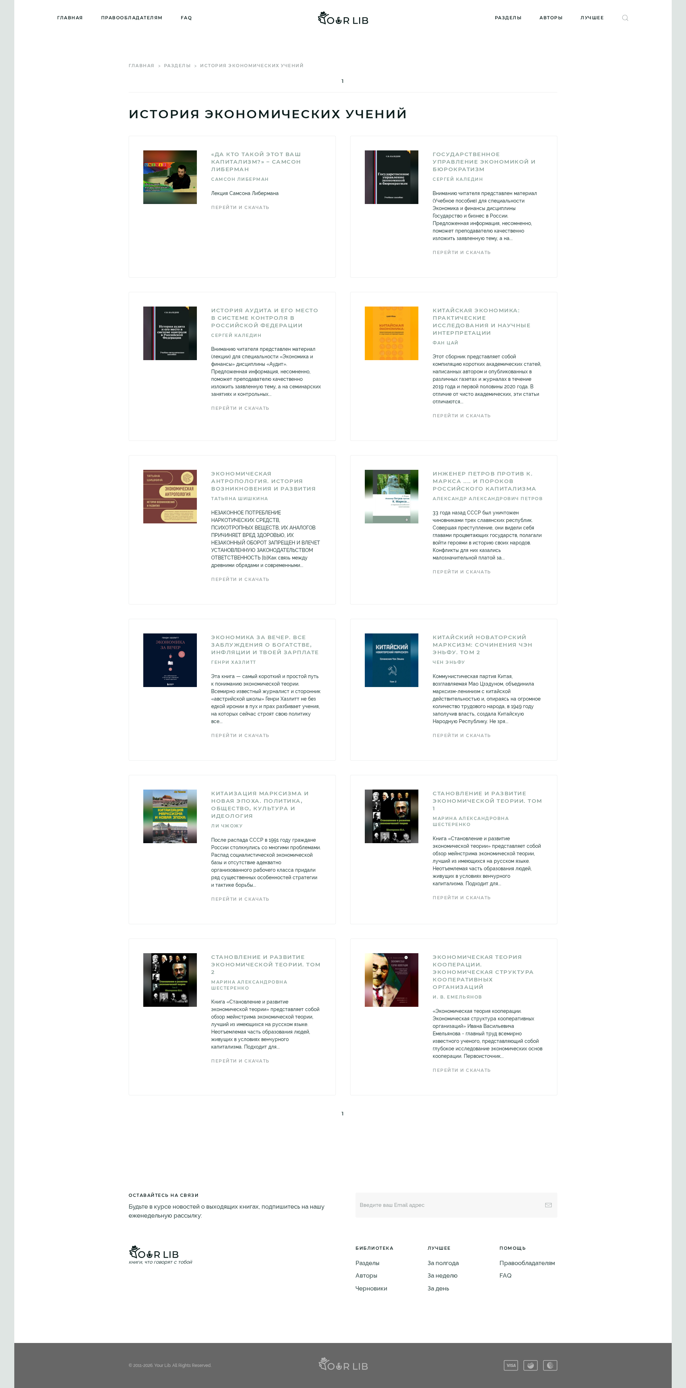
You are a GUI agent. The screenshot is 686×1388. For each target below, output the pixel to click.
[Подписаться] (548, 1205)
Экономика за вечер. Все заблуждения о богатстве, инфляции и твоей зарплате (265, 645)
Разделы (508, 17)
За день (438, 1288)
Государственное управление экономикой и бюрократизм (484, 162)
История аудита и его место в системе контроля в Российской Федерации (264, 318)
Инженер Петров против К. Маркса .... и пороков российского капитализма (485, 481)
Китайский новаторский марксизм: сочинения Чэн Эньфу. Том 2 (483, 645)
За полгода (443, 1263)
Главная (70, 17)
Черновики (371, 1288)
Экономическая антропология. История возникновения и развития (263, 481)
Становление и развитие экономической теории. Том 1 (487, 801)
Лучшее (592, 17)
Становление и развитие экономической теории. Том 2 (266, 964)
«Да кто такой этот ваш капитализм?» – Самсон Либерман (256, 162)
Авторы (551, 17)
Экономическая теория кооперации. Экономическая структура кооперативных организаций (483, 972)
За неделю (443, 1275)
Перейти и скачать (240, 207)
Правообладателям (132, 17)
